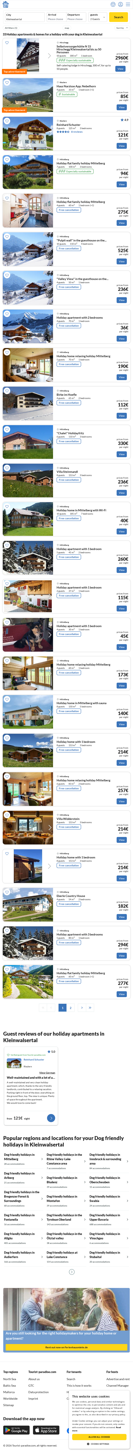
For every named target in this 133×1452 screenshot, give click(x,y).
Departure (73, 14)
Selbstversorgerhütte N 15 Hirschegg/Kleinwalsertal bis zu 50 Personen (79, 49)
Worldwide (10, 1398)
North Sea (9, 1379)
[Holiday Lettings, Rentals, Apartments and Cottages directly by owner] (5, 4)
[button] (129, 4)
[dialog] (99, 1420)
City (8, 14)
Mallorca (9, 1392)
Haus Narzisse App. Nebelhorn (76, 86)
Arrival (52, 14)
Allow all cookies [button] (99, 1437)
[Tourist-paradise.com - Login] (121, 4)
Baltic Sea (9, 1385)
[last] (90, 1008)
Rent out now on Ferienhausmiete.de (66, 1347)
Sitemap (8, 1405)
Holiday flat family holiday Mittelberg (81, 163)
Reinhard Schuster (68, 124)
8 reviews (77, 131)
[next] (82, 1008)
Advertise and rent (118, 1379)
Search (118, 17)
